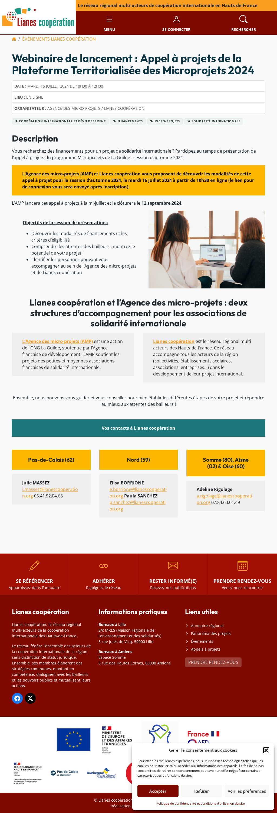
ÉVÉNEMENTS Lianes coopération (59, 39)
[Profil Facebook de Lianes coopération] (17, 698)
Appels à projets (205, 649)
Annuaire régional (207, 625)
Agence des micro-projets (52, 174)
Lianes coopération (173, 341)
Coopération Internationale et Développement (62, 121)
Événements (202, 641)
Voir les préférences (247, 791)
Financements (130, 121)
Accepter (157, 791)
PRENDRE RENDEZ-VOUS (213, 662)
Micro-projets (167, 121)
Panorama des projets (211, 633)
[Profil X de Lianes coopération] (30, 698)
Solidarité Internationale (216, 121)
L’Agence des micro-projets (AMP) (57, 341)
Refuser (201, 791)
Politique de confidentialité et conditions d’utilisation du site (200, 803)
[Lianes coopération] (38, 17)
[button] (266, 750)
